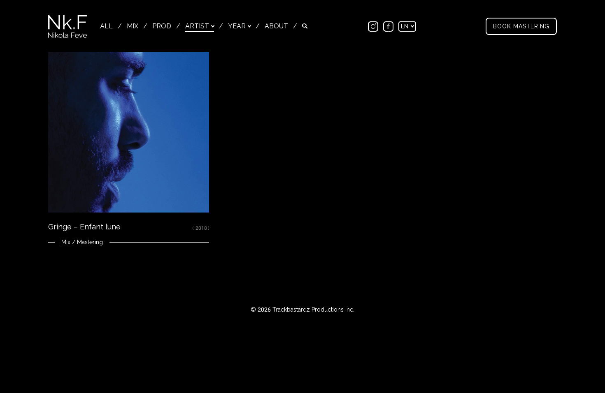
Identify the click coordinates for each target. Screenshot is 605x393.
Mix (132, 26)
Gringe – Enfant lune (84, 226)
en (405, 26)
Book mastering (521, 26)
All (106, 26)
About (276, 26)
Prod (161, 26)
